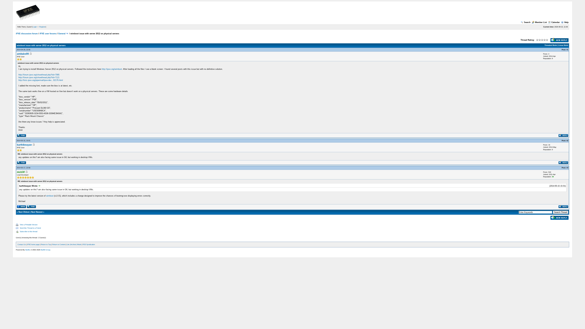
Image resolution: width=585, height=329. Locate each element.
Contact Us (22, 244)
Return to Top (46, 244)
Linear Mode (563, 45)
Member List (541, 22)
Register (42, 27)
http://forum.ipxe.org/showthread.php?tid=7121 (38, 77)
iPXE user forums (48, 33)
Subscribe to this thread (28, 231)
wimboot (49, 196)
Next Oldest (23, 212)
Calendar (555, 22)
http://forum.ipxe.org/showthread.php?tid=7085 (38, 75)
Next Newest (37, 212)
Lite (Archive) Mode (74, 244)
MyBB (27, 250)
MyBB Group (45, 250)
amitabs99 (23, 54)
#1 (567, 50)
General (62, 33)
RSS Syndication (89, 244)
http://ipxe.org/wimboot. (112, 69)
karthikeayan (24, 144)
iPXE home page (33, 244)
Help (566, 22)
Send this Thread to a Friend (30, 228)
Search (527, 22)
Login (35, 27)
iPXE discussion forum (27, 33)
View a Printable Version (28, 225)
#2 (567, 141)
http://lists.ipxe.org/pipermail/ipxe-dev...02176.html (40, 80)
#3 (567, 168)
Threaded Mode (550, 45)
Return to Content (58, 244)
